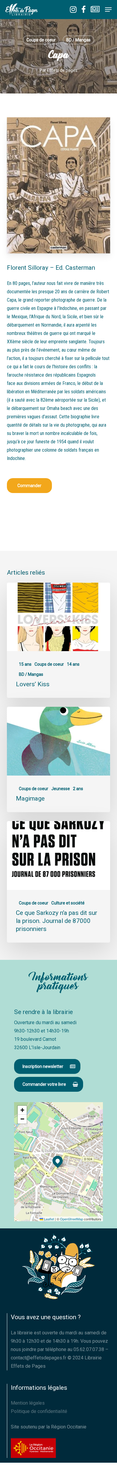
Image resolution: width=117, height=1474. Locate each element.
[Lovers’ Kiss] (58, 640)
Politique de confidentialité (39, 1411)
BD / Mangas (78, 40)
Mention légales (28, 1403)
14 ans (73, 664)
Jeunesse (60, 788)
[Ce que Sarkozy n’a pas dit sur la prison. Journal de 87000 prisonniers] (58, 882)
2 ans (78, 788)
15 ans (25, 664)
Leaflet (48, 1218)
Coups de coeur (41, 40)
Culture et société (68, 903)
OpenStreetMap (71, 1218)
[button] (108, 10)
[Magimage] (58, 759)
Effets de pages (62, 70)
